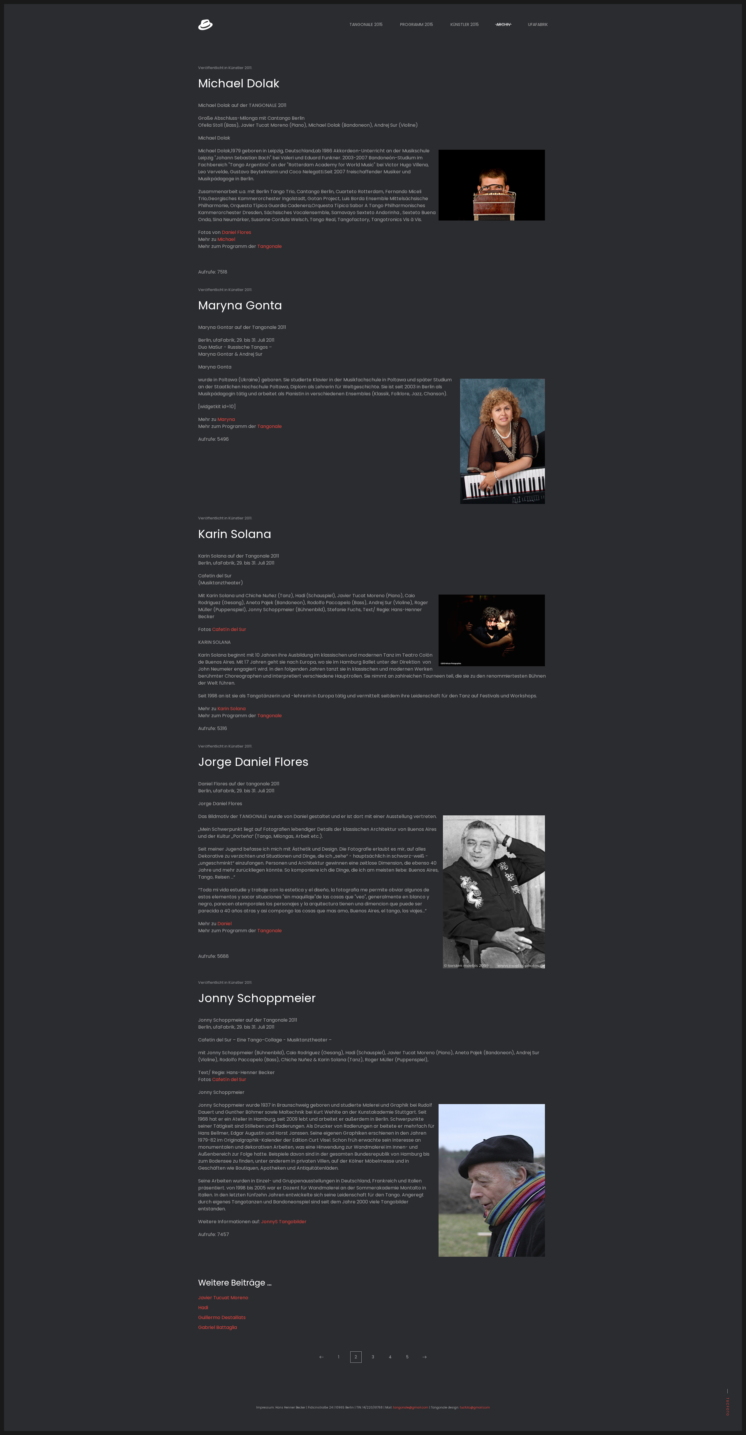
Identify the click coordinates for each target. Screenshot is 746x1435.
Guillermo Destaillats (222, 1317)
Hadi (203, 1307)
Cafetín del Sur (229, 629)
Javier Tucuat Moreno (223, 1297)
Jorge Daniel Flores (253, 762)
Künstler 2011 (239, 67)
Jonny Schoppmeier (257, 998)
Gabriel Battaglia (217, 1327)
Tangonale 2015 (366, 24)
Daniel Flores (236, 232)
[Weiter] (424, 1357)
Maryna (226, 419)
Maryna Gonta (240, 305)
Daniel (224, 923)
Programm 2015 (416, 24)
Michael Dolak (238, 83)
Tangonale (269, 246)
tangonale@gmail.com (410, 1407)
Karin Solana (234, 534)
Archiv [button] (503, 24)
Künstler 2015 (465, 24)
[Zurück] (321, 1357)
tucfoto (727, 1407)
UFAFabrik (538, 24)
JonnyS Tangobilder (284, 1221)
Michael (226, 239)
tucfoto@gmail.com (475, 1407)
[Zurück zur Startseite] (205, 24)
